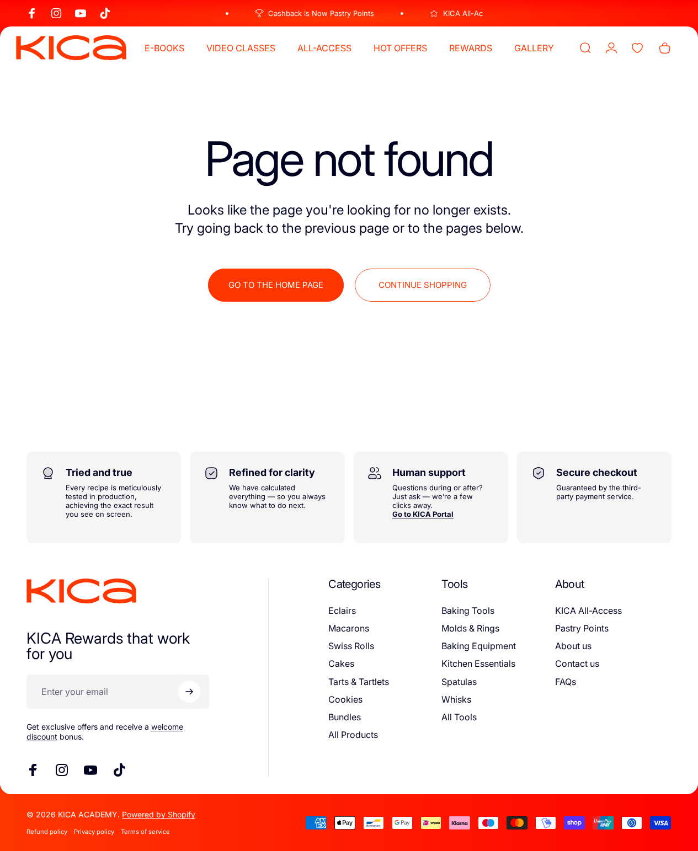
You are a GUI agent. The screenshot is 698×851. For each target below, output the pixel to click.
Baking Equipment (478, 645)
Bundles (344, 716)
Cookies (345, 699)
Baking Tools (467, 610)
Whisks (456, 699)
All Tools (459, 716)
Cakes (341, 663)
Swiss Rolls (351, 645)
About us (573, 645)
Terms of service (145, 832)
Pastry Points (582, 628)
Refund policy (46, 832)
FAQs (565, 681)
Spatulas (459, 681)
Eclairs (342, 610)
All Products (353, 734)
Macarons (348, 628)
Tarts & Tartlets (358, 681)
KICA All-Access (588, 610)
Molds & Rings (470, 628)
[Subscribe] (189, 692)
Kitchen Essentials (478, 663)
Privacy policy (94, 832)
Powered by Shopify (158, 814)
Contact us (577, 663)
